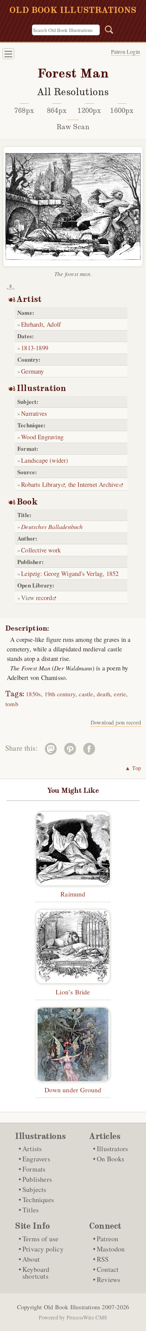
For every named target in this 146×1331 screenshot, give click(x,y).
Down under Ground (72, 1089)
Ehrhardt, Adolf (41, 324)
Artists (32, 1148)
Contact (107, 1269)
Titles (30, 1209)
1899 (42, 347)
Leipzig (30, 573)
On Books (111, 1158)
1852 (112, 573)
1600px (121, 110)
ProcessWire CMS (87, 1317)
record (44, 597)
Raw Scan (73, 126)
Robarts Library (41, 484)
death (103, 694)
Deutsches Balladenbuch (52, 526)
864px (57, 110)
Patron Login (125, 51)
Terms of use (40, 1238)
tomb (11, 704)
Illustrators (112, 1148)
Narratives (34, 413)
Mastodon (111, 1248)
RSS (103, 1259)
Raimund (72, 893)
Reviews (108, 1279)
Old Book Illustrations (72, 1307)
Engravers (36, 1158)
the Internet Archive (93, 484)
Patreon (107, 1238)
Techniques (38, 1199)
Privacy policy (42, 1248)
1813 (27, 347)
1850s (33, 694)
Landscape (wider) (44, 460)
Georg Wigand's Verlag (73, 573)
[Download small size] (10, 287)
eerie (120, 694)
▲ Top (133, 767)
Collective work (41, 550)
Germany (32, 371)
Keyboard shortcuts (36, 1273)
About (31, 1259)
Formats (33, 1169)
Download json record (116, 722)
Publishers (37, 1179)
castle (86, 694)
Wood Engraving (42, 436)
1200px (89, 110)
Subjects (34, 1189)
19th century (59, 694)
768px (24, 110)
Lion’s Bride (73, 991)
